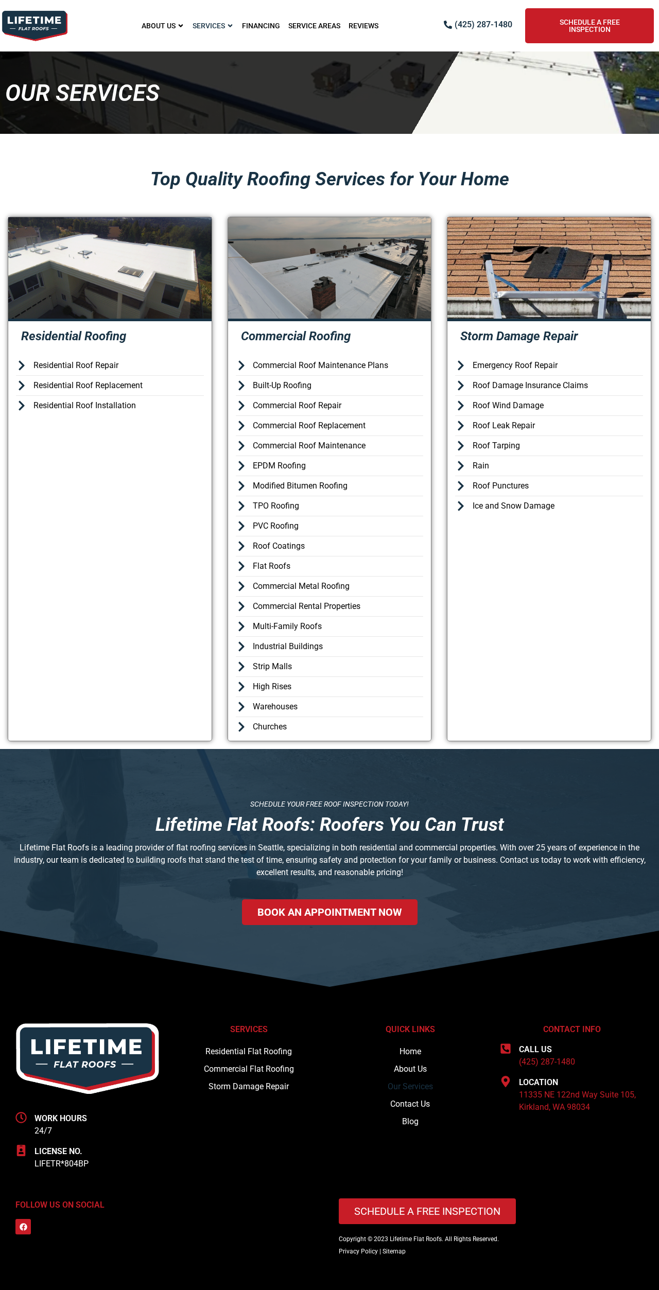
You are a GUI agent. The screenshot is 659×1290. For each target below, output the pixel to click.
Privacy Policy (358, 1251)
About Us (159, 26)
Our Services (410, 1086)
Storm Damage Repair (519, 336)
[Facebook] (23, 1226)
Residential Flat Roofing (248, 1051)
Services (209, 26)
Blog (410, 1121)
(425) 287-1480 (547, 1062)
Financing (261, 26)
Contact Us (410, 1104)
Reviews (363, 26)
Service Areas (314, 26)
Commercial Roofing (296, 336)
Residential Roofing (73, 336)
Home (410, 1051)
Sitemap (394, 1251)
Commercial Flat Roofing (249, 1069)
